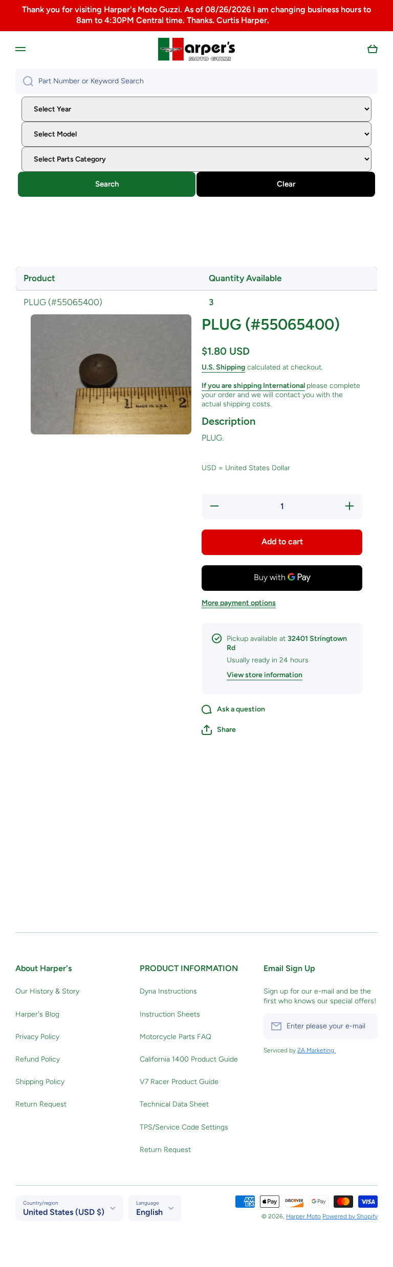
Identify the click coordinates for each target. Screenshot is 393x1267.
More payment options (239, 602)
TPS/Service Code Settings (184, 1127)
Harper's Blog (37, 1014)
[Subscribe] (365, 1026)
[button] (372, 49)
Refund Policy (37, 1059)
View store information (264, 675)
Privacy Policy (37, 1036)
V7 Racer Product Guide (179, 1081)
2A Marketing (316, 1050)
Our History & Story (47, 991)
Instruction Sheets (170, 1014)
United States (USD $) (63, 1212)
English (149, 1212)
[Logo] (196, 49)
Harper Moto (303, 1216)
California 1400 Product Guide (189, 1059)
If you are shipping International (253, 385)
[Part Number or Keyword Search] (24, 81)
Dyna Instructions (168, 991)
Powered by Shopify (350, 1216)
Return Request (41, 1104)
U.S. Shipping (223, 367)
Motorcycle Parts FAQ (175, 1036)
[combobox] (196, 81)
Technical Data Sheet (174, 1104)
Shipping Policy (39, 1081)
